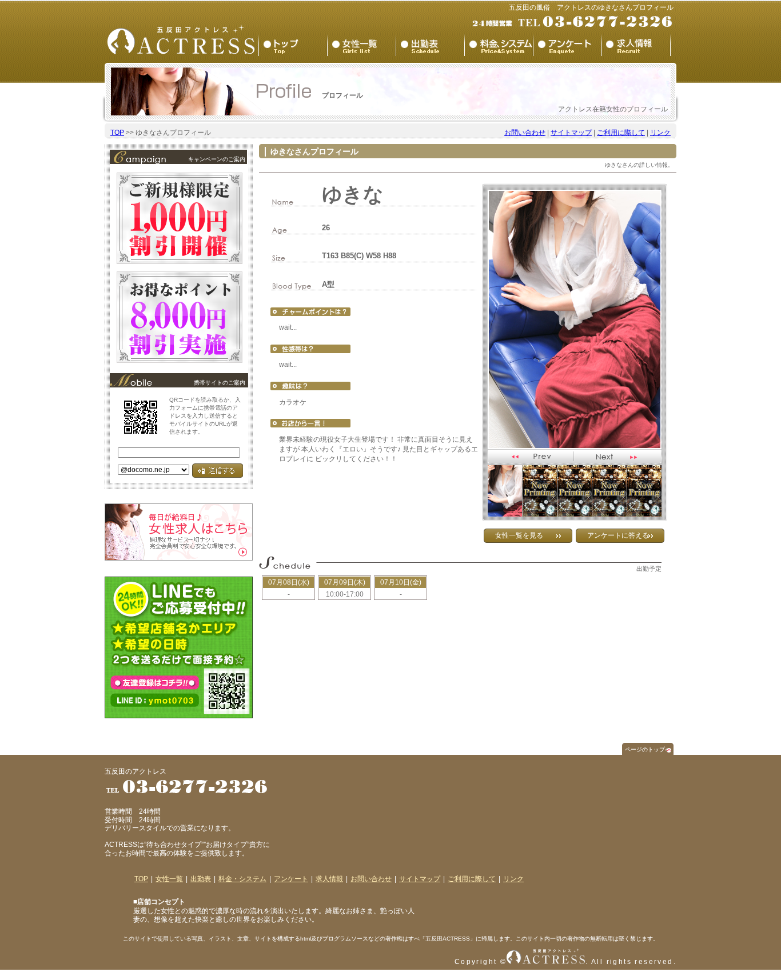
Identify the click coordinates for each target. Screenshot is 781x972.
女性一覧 (169, 879)
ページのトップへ (648, 749)
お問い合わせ (524, 133)
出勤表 (200, 879)
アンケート (291, 879)
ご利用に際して (621, 133)
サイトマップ (571, 133)
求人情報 (329, 879)
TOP (117, 133)
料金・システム (242, 879)
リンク (660, 133)
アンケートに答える (618, 535)
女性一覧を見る (519, 535)
